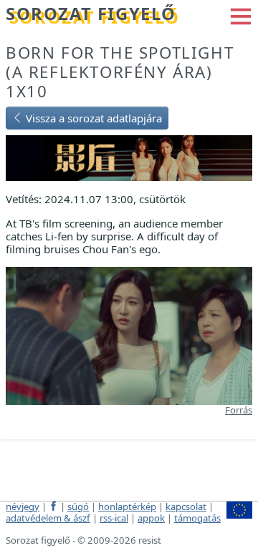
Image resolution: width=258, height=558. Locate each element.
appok (151, 518)
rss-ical (114, 518)
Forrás (238, 409)
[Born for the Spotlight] (129, 157)
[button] (240, 15)
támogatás (197, 518)
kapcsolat (186, 506)
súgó (78, 506)
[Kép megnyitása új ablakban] (129, 335)
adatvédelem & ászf (48, 518)
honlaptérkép (127, 506)
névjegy (22, 506)
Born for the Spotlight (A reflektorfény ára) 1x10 (120, 71)
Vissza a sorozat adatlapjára (92, 118)
